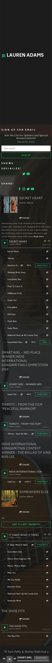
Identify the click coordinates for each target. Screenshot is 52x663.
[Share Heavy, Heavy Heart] (47, 566)
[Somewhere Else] (9, 498)
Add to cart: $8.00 (26, 524)
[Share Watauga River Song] (47, 272)
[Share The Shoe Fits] (47, 636)
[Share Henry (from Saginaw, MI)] (47, 559)
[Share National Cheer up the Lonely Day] (47, 335)
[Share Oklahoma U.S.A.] (47, 293)
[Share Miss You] (47, 573)
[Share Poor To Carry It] (47, 286)
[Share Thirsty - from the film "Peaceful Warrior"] (32, 434)
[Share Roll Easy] (47, 314)
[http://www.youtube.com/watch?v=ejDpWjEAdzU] (32, 189)
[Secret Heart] (9, 205)
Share (26, 218)
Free (45, 342)
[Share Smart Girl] (47, 300)
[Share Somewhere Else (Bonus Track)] (26, 342)
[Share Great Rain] (47, 321)
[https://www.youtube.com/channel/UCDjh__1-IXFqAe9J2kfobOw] (28, 174)
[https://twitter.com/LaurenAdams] (23, 174)
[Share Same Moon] (47, 328)
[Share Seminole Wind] (47, 601)
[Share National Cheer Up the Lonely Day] (47, 594)
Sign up (26, 155)
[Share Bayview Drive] (21, 265)
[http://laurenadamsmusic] (23, 189)
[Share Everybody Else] (47, 279)
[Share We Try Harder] (47, 580)
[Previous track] (45, 241)
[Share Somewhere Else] (47, 552)
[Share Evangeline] (47, 307)
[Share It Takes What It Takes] (32, 545)
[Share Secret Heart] (47, 251)
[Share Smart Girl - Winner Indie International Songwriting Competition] (21, 394)
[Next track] (49, 241)
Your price (42, 265)
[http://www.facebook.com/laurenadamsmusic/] (19, 189)
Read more (39, 236)
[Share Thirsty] (47, 258)
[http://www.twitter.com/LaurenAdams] (28, 189)
